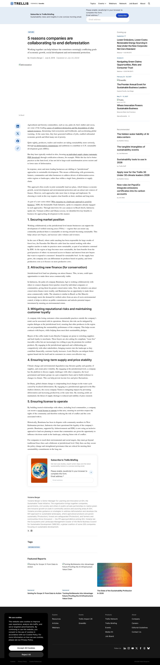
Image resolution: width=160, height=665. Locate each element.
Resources (56, 619)
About (142, 3)
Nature (31, 32)
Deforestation (34, 547)
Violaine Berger (36, 58)
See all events (122, 116)
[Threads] (144, 648)
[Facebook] (18, 141)
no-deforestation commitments (46, 145)
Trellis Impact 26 (85, 619)
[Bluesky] (148, 648)
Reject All (26, 654)
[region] (26, 637)
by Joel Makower (122, 153)
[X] (18, 134)
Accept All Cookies (26, 648)
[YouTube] (132, 648)
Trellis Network (111, 619)
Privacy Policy (22, 661)
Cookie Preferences (35, 661)
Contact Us (136, 632)
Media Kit (109, 632)
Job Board (133, 3)
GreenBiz (82, 623)
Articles (55, 623)
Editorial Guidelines (140, 627)
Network (122, 3)
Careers (135, 623)
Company (136, 619)
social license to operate (47, 410)
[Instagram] (129, 648)
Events (101, 3)
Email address (92, 15)
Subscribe (122, 15)
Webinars (113, 3)
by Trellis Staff (121, 166)
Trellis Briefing (111, 623)
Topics (93, 3)
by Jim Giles (121, 197)
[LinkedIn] (18, 126)
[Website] (18, 148)
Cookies (12, 661)
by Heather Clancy (123, 141)
